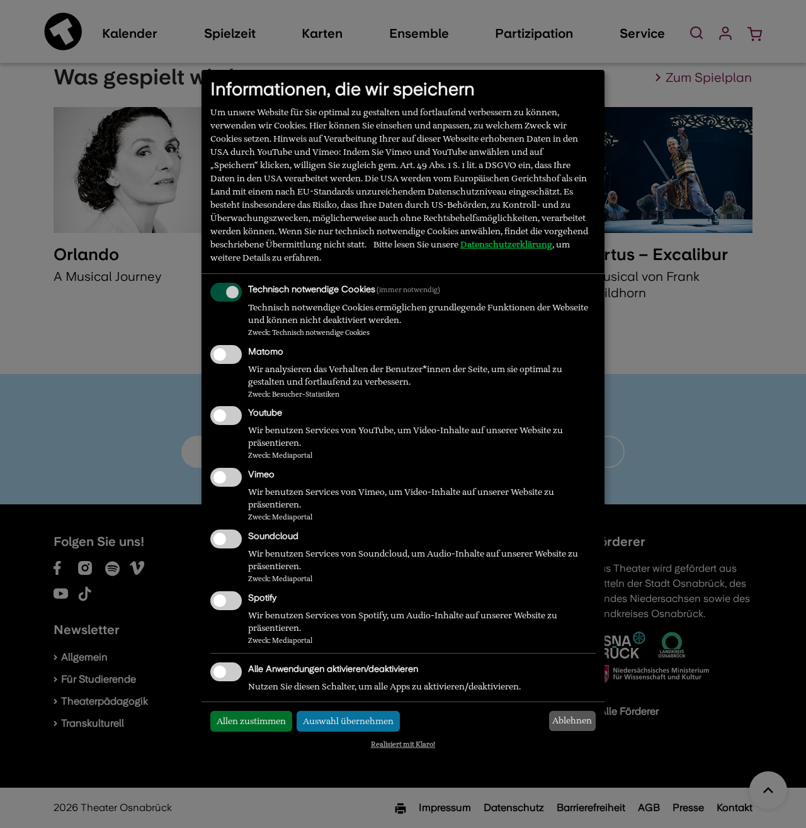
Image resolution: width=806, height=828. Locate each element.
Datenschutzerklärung (506, 244)
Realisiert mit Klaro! (403, 744)
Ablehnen (572, 720)
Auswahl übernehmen (348, 721)
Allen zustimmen (251, 721)
